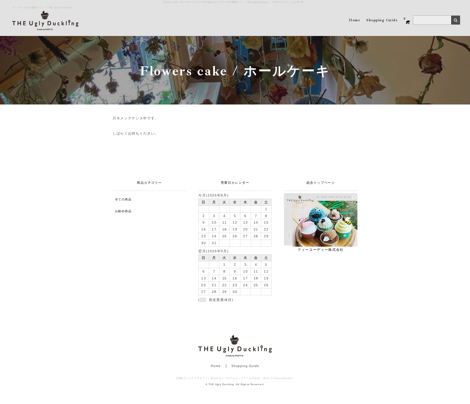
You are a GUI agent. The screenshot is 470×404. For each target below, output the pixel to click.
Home (216, 366)
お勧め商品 (123, 211)
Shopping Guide (245, 366)
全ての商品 (123, 199)
